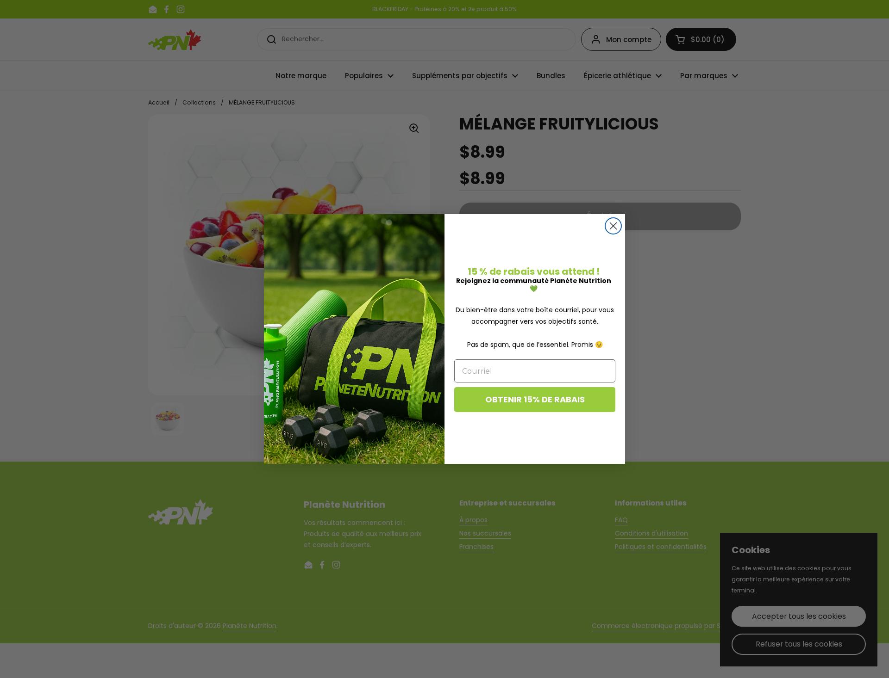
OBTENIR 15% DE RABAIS (535, 399)
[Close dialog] (613, 226)
